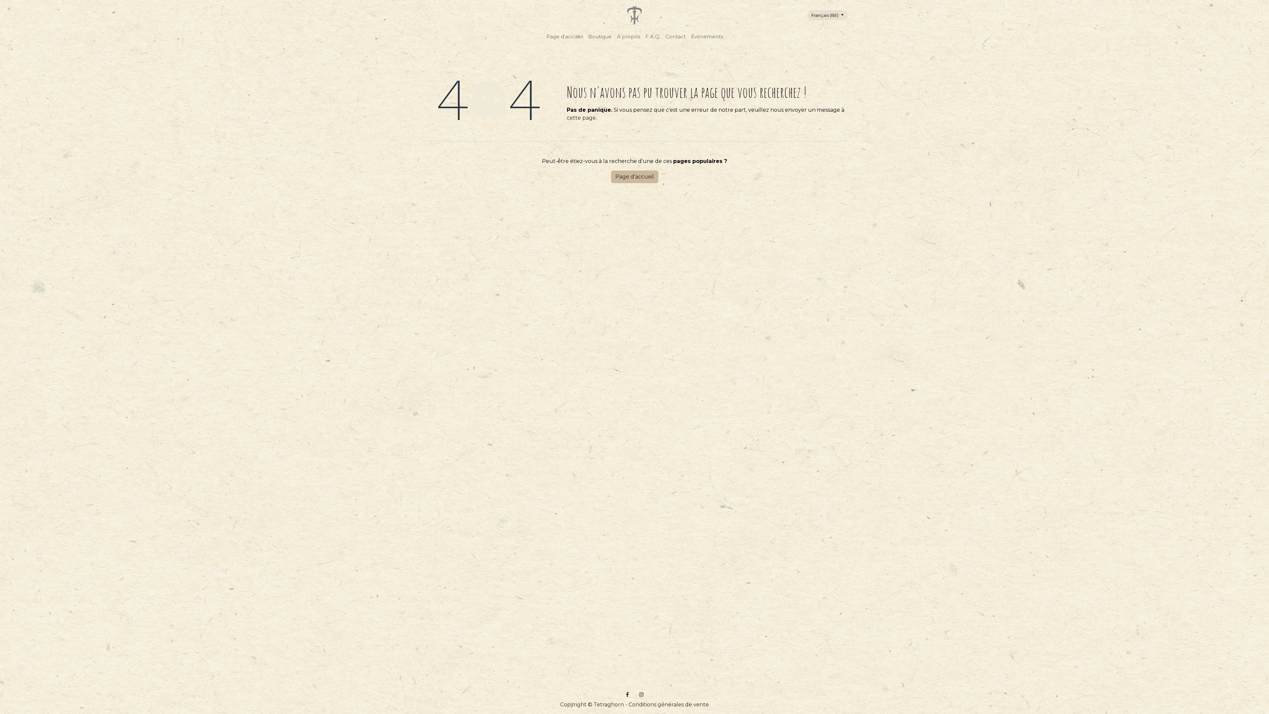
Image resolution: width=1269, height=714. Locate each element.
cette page (581, 118)
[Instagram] (641, 694)
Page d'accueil (634, 177)
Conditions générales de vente (669, 704)
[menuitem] (565, 36)
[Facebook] (627, 694)
